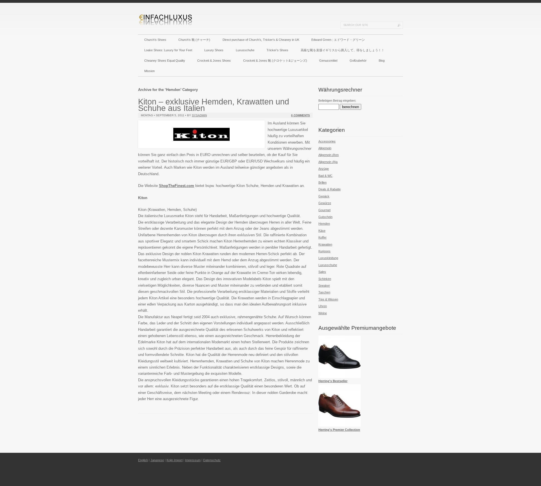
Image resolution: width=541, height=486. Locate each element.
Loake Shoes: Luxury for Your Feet (168, 50)
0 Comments (300, 115)
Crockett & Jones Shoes (214, 60)
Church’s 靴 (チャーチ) (194, 39)
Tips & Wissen (328, 299)
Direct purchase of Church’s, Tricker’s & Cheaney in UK (261, 39)
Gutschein (325, 217)
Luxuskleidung (328, 258)
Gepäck (323, 196)
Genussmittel (328, 60)
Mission (149, 71)
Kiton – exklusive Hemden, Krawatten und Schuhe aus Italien (213, 104)
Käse (321, 230)
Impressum (193, 460)
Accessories (327, 141)
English (143, 460)
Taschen (324, 292)
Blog (382, 60)
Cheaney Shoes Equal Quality (164, 60)
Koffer (322, 237)
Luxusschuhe (245, 50)
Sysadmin (199, 115)
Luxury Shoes (213, 50)
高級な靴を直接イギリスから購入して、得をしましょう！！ (342, 50)
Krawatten (325, 244)
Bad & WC (325, 175)
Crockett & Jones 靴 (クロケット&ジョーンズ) (275, 60)
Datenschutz (212, 460)
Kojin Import (175, 460)
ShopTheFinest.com (176, 186)
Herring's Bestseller (332, 381)
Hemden (324, 223)
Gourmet (324, 210)
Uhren (322, 306)
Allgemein (324, 148)
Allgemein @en (328, 155)
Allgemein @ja (328, 162)
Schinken (324, 278)
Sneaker (324, 285)
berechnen (350, 107)
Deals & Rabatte (329, 189)
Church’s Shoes (155, 39)
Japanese (157, 460)
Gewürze (324, 203)
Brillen (322, 182)
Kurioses (324, 251)
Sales (322, 271)
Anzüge (323, 168)
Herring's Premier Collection (339, 429)
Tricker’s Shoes (277, 50)
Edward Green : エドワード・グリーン (338, 39)
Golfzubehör (358, 60)
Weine (322, 313)
